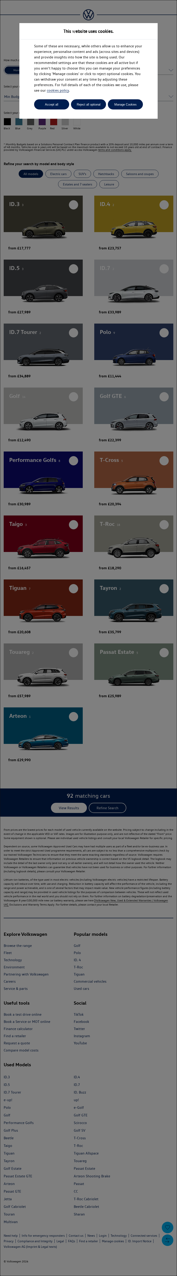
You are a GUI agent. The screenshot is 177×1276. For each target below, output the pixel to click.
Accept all (51, 104)
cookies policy (58, 90)
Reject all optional (88, 104)
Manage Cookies (125, 104)
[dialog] (88, 638)
